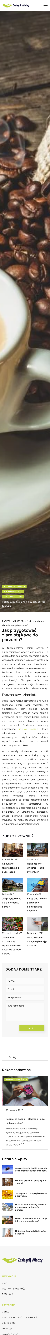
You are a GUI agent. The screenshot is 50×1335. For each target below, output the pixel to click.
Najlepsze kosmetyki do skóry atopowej (30, 1232)
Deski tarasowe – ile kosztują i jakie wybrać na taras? (31, 1220)
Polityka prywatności (14, 1288)
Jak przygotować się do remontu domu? (11, 902)
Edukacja (7, 1328)
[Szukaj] (5, 1057)
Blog (4, 1283)
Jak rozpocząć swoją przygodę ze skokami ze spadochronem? (31, 1169)
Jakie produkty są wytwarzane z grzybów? (31, 1194)
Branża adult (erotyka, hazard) (19, 1317)
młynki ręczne (28, 729)
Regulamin (8, 1294)
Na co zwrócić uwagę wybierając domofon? (37, 941)
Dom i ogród (8, 1323)
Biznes (5, 1311)
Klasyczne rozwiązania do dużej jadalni (10, 867)
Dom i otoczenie (13, 596)
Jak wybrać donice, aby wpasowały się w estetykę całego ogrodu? (11, 945)
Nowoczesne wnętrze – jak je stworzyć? (35, 867)
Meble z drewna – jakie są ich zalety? (30, 1182)
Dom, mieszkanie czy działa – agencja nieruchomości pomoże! (30, 1207)
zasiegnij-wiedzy (15, 587)
